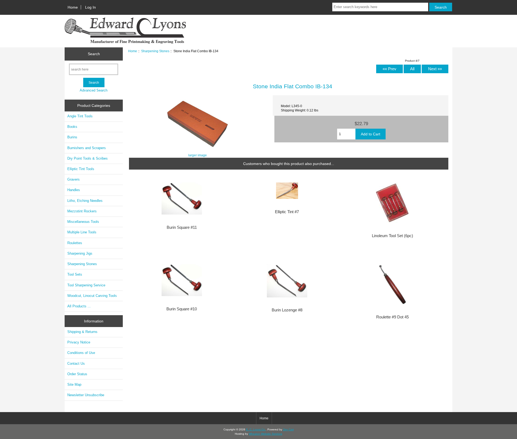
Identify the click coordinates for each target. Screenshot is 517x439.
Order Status (77, 374)
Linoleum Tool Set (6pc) (392, 236)
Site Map (74, 384)
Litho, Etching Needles (85, 201)
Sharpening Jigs (79, 253)
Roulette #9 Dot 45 (392, 317)
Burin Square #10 (181, 309)
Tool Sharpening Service (86, 285)
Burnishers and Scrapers (86, 148)
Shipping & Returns (82, 332)
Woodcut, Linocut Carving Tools (92, 296)
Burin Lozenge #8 (287, 310)
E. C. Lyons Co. (256, 429)
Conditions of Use (81, 353)
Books (72, 127)
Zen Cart (288, 429)
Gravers (73, 179)
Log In (90, 7)
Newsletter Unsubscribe (85, 395)
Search (94, 54)
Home (73, 7)
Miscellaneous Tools (83, 222)
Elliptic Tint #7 (287, 212)
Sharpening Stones (155, 51)
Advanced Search (93, 90)
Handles (73, 190)
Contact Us (76, 363)
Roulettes (74, 243)
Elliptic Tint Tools (80, 169)
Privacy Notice (78, 342)
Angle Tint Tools (80, 116)
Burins (72, 137)
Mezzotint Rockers (82, 211)
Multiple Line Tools (81, 232)
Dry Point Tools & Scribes (87, 158)
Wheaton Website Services (265, 433)
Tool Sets (74, 274)
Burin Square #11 (182, 227)
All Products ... (79, 306)
